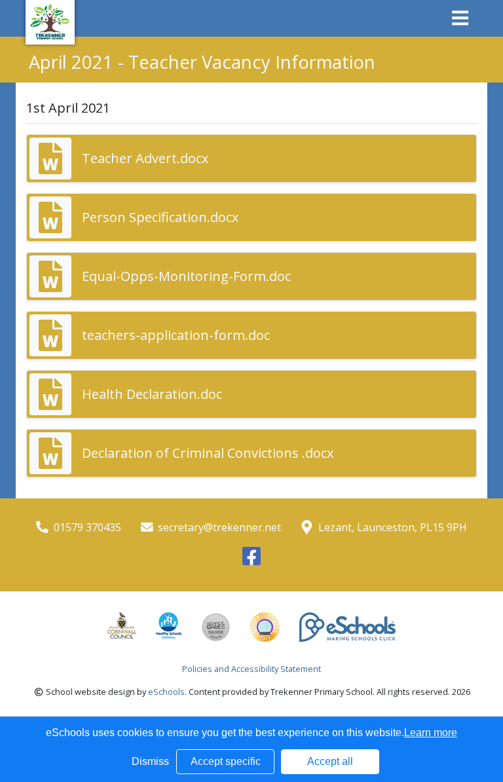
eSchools (166, 692)
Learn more (430, 732)
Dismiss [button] (150, 761)
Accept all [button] (330, 761)
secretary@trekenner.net (219, 527)
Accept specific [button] (226, 761)
